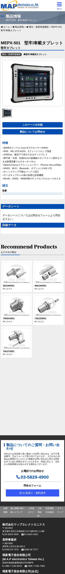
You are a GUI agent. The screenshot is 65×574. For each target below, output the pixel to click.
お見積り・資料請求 (34, 493)
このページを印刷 (32, 124)
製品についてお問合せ (32, 131)
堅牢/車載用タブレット (36, 54)
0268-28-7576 (11, 549)
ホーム (6, 27)
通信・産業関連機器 (39, 27)
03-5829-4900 (35, 477)
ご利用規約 (39, 512)
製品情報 (19, 27)
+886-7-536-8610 (13, 566)
